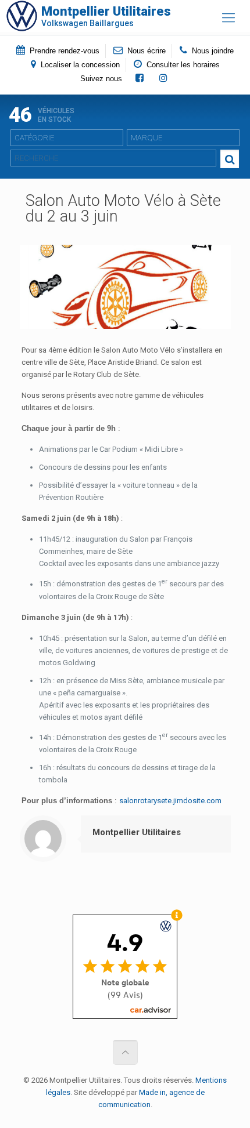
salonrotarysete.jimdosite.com (170, 800)
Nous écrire (145, 50)
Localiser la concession (79, 64)
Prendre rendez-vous (63, 50)
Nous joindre (212, 50)
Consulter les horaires (182, 64)
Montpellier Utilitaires (136, 832)
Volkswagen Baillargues (106, 16)
